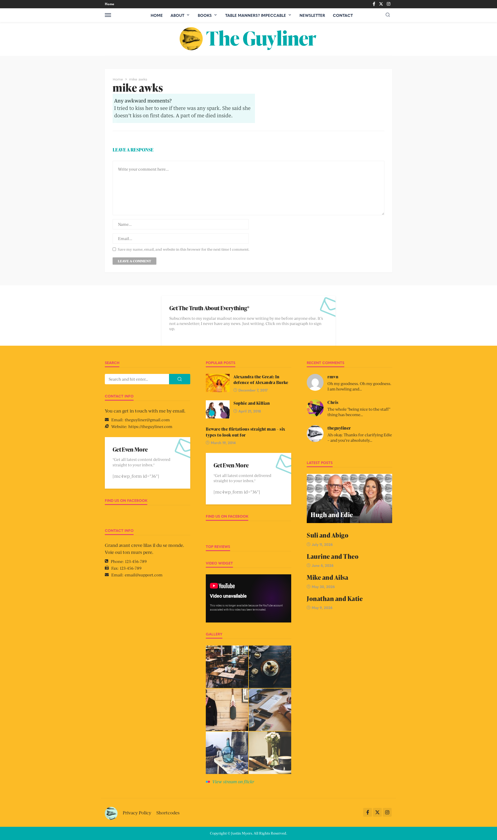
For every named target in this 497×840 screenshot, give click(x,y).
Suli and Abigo (327, 535)
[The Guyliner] (248, 38)
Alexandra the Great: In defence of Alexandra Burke (260, 379)
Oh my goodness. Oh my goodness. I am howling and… (359, 386)
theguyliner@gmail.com (147, 419)
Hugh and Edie (332, 514)
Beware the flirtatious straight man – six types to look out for (245, 432)
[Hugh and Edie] (349, 498)
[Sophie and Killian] (218, 409)
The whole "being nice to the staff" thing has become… (358, 411)
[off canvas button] (108, 15)
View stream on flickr (233, 781)
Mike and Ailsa (327, 577)
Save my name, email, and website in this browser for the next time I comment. (183, 249)
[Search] (387, 14)
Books (205, 15)
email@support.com (144, 574)
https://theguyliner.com (150, 426)
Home (109, 3)
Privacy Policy (137, 812)
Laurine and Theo (333, 556)
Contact (343, 15)
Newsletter (312, 15)
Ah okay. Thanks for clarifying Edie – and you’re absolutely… (359, 437)
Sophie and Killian (251, 403)
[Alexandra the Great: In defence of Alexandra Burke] (218, 383)
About (177, 15)
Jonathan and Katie (335, 598)
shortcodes (168, 812)
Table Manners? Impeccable (255, 15)
